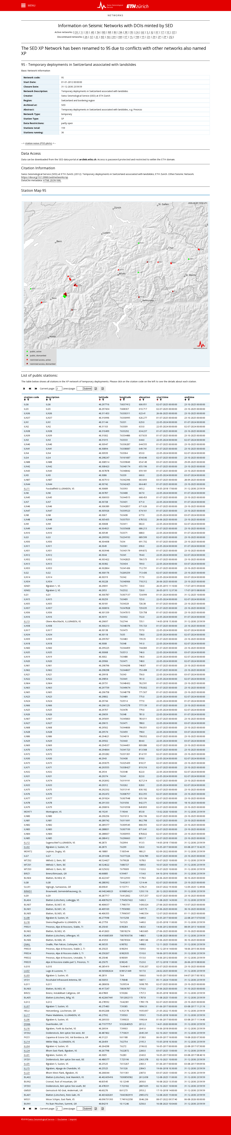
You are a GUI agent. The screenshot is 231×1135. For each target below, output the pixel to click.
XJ (152, 32)
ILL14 (27, 1041)
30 (86, 32)
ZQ (170, 36)
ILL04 (27, 1046)
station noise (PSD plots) (38, 143)
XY (157, 32)
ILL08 (27, 917)
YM (137, 36)
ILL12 (27, 842)
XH (114, 36)
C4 (137, 32)
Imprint (73, 1119)
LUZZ (27, 970)
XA (108, 36)
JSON (53, 180)
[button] (28, 5)
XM (120, 36)
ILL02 (27, 846)
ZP (164, 36)
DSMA (27, 1024)
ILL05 (27, 1063)
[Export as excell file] (96, 388)
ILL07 (27, 1006)
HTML (46, 180)
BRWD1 (28, 891)
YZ (168, 32)
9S (131, 32)
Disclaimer (62, 1119)
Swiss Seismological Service (41, 1119)
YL (131, 36)
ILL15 (27, 1068)
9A (120, 32)
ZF (159, 36)
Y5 (143, 36)
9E (126, 32)
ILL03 (27, 975)
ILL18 (27, 922)
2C (97, 36)
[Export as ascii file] (102, 388)
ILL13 (27, 621)
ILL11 (27, 488)
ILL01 (27, 1055)
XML (58, 180)
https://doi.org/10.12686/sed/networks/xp (44, 177)
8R (109, 32)
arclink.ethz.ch (87, 159)
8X (115, 32)
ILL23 (27, 1072)
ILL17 (27, 1015)
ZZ (173, 32)
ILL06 (27, 1019)
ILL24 (27, 1050)
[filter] (27, 399)
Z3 (148, 36)
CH (77, 32)
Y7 (162, 32)
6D (102, 36)
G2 (142, 32)
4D (92, 32)
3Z (91, 36)
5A (98, 32)
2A (86, 36)
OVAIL (27, 944)
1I (82, 32)
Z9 (154, 36)
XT (125, 36)
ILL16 (27, 1028)
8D (103, 32)
